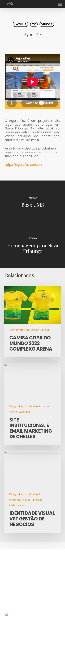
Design (35, 330)
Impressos (15, 499)
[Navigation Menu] (60, 4)
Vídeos (46, 24)
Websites (24, 412)
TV (34, 24)
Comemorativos (19, 330)
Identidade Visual (29, 406)
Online (13, 412)
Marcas (37, 499)
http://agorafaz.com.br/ (24, 164)
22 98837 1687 (16, 598)
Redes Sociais (17, 505)
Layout (20, 24)
